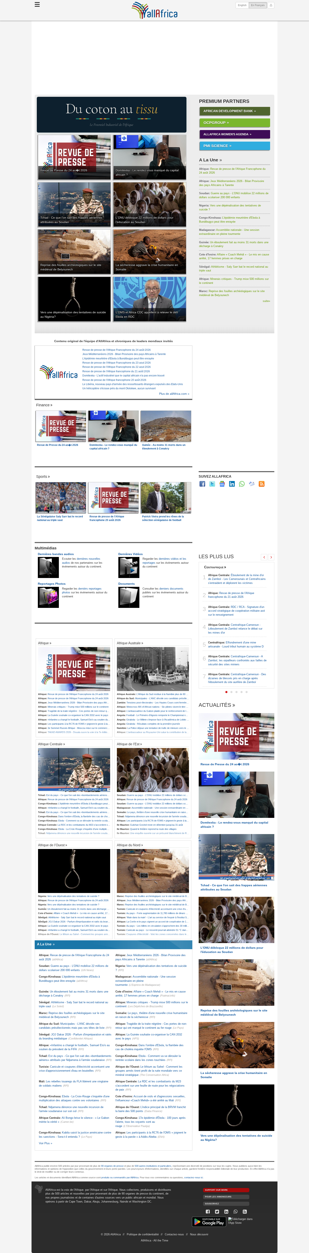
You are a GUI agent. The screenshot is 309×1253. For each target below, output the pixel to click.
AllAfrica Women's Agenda (225, 134)
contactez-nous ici (193, 1177)
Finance (43, 405)
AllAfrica (154, 10)
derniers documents (171, 588)
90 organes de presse (112, 1166)
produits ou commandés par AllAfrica (120, 1177)
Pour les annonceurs (218, 1197)
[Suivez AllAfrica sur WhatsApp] (242, 484)
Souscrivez (212, 1204)
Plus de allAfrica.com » (174, 393)
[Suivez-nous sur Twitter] (217, 1211)
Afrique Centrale (50, 744)
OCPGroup (214, 123)
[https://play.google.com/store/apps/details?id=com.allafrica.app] (209, 1222)
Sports (41, 476)
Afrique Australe (129, 643)
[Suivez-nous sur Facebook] (207, 1211)
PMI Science (215, 146)
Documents (126, 583)
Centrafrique (213, 567)
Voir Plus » (45, 1143)
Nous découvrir (199, 1234)
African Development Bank (228, 111)
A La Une (208, 159)
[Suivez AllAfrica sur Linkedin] (232, 484)
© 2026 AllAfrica (111, 1234)
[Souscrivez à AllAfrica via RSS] (244, 1211)
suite (266, 301)
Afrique (43, 643)
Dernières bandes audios (56, 554)
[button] (226, 692)
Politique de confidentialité (143, 1234)
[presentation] (264, 557)
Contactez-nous (174, 1234)
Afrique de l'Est (128, 744)
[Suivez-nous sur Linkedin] (226, 1211)
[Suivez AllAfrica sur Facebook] (202, 484)
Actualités (215, 705)
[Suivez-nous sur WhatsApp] (235, 1211)
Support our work (216, 1190)
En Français (259, 5)
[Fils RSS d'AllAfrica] (261, 484)
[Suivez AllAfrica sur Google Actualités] (222, 484)
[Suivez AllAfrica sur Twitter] (212, 484)
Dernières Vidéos (130, 554)
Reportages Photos (52, 583)
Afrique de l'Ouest (51, 845)
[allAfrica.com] (58, 372)
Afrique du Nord (128, 845)
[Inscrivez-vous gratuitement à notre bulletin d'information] (252, 484)
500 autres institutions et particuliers (153, 1166)
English (242, 5)
